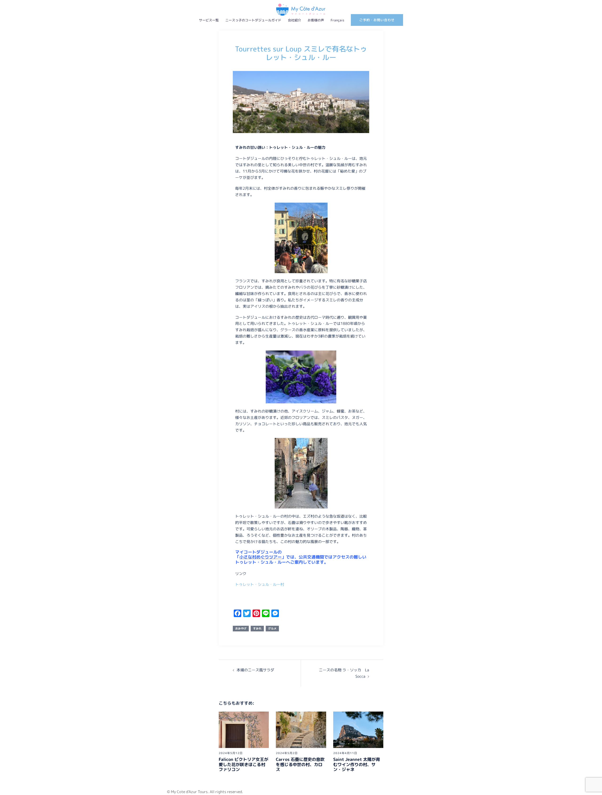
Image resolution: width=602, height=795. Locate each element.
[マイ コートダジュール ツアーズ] (301, 5)
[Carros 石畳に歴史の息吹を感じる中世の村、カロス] (301, 729)
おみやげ (240, 628)
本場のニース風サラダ (255, 670)
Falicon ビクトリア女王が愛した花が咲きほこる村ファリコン (243, 764)
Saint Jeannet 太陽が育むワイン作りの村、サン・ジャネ (356, 764)
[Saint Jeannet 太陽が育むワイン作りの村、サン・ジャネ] (358, 729)
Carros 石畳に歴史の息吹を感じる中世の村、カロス (300, 764)
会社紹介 (294, 20)
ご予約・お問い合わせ (377, 20)
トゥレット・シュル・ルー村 (259, 584)
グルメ (272, 628)
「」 (260, 557)
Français (337, 20)
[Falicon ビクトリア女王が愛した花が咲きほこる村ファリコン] (244, 729)
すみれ (257, 628)
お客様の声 (316, 20)
